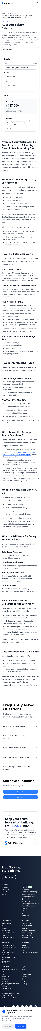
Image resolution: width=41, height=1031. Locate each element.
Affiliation (5, 986)
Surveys (24, 908)
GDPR (23, 979)
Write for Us (6, 892)
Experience (7, 72)
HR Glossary (6, 979)
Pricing (4, 894)
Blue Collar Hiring (28, 926)
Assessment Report (28, 894)
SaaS (23, 950)
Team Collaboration (28, 906)
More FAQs (20, 797)
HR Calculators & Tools (9, 998)
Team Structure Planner (9, 969)
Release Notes (6, 988)
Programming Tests (8, 952)
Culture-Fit (5, 935)
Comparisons (6, 991)
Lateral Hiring (26, 935)
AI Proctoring (26, 889)
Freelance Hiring (27, 937)
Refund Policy (26, 974)
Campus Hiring (27, 933)
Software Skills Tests (8, 955)
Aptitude (4, 928)
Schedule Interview (28, 896)
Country (6, 81)
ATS (23, 911)
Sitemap (24, 984)
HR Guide (5, 981)
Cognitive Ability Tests (9, 948)
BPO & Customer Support (30, 952)
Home (3, 14)
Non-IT (4, 926)
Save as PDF (10, 49)
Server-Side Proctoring (29, 892)
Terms (24, 969)
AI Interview (26, 901)
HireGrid (24, 913)
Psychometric (6, 930)
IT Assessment (6, 923)
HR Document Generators (10, 993)
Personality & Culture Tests (9, 958)
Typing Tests (6, 962)
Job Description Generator (30, 903)
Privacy (24, 972)
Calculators (12, 14)
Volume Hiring (26, 923)
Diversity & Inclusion (28, 930)
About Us (5, 887)
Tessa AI (24, 887)
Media (24, 945)
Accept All (21, 1026)
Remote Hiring (26, 928)
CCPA (23, 981)
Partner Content (7, 995)
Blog (3, 974)
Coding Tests (6, 950)
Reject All (8, 1026)
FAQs (3, 972)
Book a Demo (26, 915)
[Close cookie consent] (37, 1010)
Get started (9, 877)
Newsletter (5, 977)
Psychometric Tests (8, 933)
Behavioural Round (8, 937)
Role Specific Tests (8, 945)
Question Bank (26, 899)
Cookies (24, 977)
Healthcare (25, 948)
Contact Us (20, 792)
